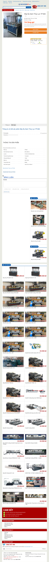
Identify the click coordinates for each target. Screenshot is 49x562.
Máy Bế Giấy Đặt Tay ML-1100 (9, 367)
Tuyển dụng (5, 2)
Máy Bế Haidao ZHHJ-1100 (8, 337)
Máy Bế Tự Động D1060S (8, 428)
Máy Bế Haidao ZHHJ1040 (30, 322)
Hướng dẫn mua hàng (27, 1)
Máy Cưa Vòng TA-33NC (36, 241)
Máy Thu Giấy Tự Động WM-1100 (9, 503)
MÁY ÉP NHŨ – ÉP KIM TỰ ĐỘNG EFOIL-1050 (34, 473)
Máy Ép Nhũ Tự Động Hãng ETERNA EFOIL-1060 (12, 488)
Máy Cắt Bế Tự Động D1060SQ (31, 443)
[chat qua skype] (39, 42)
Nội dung (5, 179)
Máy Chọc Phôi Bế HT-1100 (30, 277)
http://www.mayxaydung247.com (12, 556)
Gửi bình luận (6, 191)
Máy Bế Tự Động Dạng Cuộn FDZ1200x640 (11, 413)
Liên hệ (10, 2)
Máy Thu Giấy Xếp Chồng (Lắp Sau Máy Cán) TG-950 (35, 488)
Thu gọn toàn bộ (44, 133)
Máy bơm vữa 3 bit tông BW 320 (37, 211)
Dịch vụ (5, 526)
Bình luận (13, 125)
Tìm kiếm (28, 7)
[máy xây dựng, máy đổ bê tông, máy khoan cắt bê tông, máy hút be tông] (24, 4)
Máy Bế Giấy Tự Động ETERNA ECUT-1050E (11, 458)
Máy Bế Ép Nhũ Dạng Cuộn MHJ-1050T (33, 413)
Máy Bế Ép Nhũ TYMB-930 (8, 382)
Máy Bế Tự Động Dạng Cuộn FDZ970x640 (33, 398)
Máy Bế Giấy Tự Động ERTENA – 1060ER (33, 458)
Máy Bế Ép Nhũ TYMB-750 (30, 367)
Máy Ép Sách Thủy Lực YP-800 (9, 168)
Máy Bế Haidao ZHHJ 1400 (8, 352)
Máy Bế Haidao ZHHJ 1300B (30, 337)
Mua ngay (35, 29)
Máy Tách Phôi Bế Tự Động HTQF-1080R (11, 307)
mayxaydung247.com (28, 546)
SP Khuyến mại (35, 246)
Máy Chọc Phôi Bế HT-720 (8, 277)
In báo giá (35, 32)
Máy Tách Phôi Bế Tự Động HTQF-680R (10, 292)
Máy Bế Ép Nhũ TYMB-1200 (8, 398)
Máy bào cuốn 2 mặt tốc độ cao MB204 (38, 226)
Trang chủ (5, 1)
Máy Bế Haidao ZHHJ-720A (30, 307)
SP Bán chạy (35, 198)
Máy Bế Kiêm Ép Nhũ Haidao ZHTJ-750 (32, 352)
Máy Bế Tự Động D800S (30, 428)
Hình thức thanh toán (17, 1)
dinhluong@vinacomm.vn (8, 558)
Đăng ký (44, 548)
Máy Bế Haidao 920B (7, 322)
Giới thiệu (10, 1)
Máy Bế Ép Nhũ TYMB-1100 (30, 382)
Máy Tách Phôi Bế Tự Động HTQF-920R (33, 292)
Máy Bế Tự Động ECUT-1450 (8, 473)
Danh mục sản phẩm (8, 10)
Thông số (7, 125)
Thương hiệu (6, 133)
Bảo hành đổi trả (35, 1)
